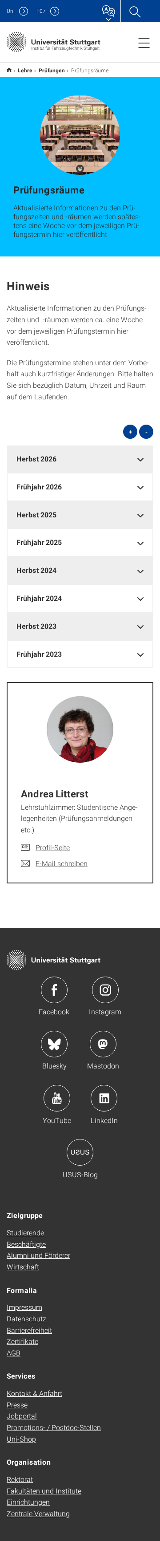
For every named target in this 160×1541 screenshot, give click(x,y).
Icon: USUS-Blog (80, 1152)
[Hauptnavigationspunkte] (144, 42)
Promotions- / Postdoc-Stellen (54, 1427)
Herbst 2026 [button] (36, 458)
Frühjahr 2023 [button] (39, 653)
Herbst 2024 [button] (36, 570)
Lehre (25, 70)
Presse (17, 1404)
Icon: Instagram (105, 990)
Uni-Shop (21, 1438)
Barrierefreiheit (29, 1330)
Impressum (24, 1307)
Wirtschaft (23, 1266)
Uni (11, 11)
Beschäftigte (26, 1244)
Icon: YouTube (57, 1098)
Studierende (25, 1232)
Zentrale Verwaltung (38, 1513)
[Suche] (134, 11)
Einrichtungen (28, 1501)
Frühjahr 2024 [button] (39, 598)
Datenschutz (26, 1318)
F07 (41, 11)
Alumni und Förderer (38, 1255)
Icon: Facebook (54, 990)
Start (9, 70)
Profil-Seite (53, 847)
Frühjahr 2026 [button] (39, 486)
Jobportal (22, 1415)
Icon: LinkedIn (104, 1098)
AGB (13, 1352)
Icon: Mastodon (103, 1044)
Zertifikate (22, 1341)
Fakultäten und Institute (44, 1490)
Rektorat (20, 1479)
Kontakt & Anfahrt (34, 1393)
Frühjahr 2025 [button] (39, 542)
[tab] (80, 459)
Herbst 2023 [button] (36, 626)
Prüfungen (52, 70)
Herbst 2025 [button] (36, 514)
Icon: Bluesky (54, 1044)
